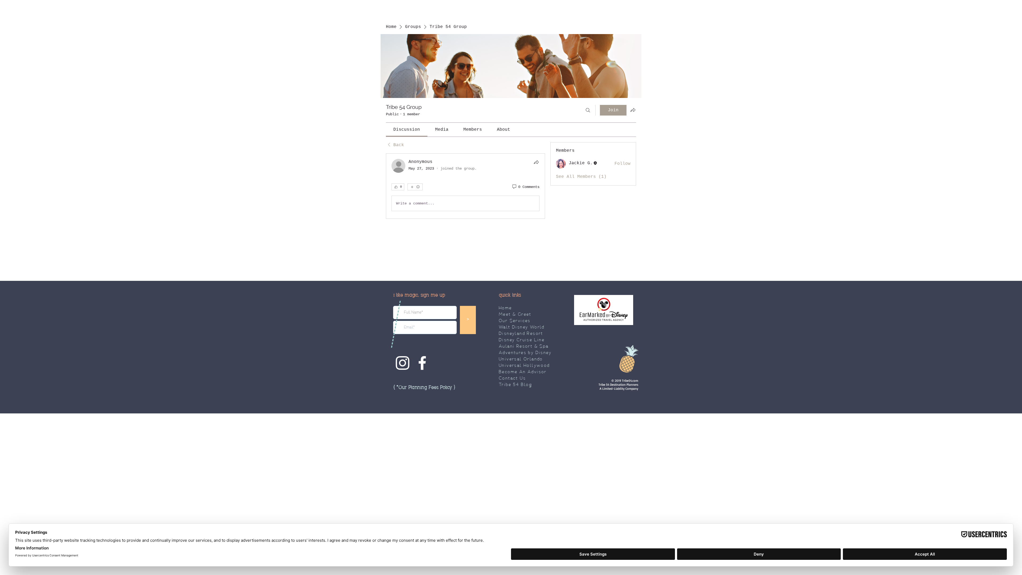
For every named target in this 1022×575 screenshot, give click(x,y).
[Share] (536, 162)
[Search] (588, 110)
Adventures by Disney (525, 353)
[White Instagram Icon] (402, 363)
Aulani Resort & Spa (524, 346)
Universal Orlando (521, 359)
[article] (465, 186)
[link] (406, 129)
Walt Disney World (522, 327)
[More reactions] (415, 186)
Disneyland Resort (521, 334)
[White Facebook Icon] (422, 363)
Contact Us (512, 378)
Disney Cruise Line (522, 340)
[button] (424, 388)
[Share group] (633, 110)
